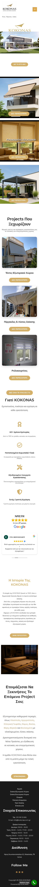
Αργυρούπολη (27, 720)
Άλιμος (25, 724)
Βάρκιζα (13, 728)
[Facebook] (16, 872)
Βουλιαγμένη (26, 728)
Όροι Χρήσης (19, 803)
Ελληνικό (8, 724)
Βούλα (32, 724)
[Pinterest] (22, 872)
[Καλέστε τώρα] (34, 882)
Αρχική (19, 789)
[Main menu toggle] (35, 9)
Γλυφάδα (16, 724)
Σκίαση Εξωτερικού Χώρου (19, 792)
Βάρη (6, 728)
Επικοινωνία (19, 806)
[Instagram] (19, 872)
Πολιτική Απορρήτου (19, 800)
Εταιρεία (19, 797)
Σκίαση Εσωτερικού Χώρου (19, 794)
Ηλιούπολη (15, 720)
